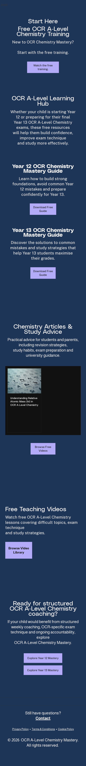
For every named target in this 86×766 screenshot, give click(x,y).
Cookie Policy (66, 729)
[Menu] (4, 5)
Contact (43, 718)
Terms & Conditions (43, 729)
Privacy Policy (20, 729)
